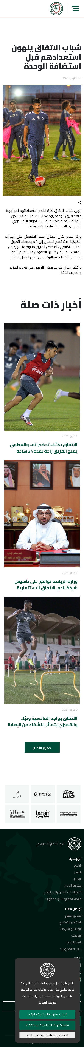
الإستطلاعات (74, 942)
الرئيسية (75, 859)
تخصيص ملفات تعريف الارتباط (47, 1035)
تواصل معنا (73, 909)
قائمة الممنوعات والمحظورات (63, 899)
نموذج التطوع (73, 915)
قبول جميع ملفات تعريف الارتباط (47, 1014)
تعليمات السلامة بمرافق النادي (62, 892)
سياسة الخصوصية (70, 949)
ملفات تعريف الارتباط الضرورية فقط (47, 1025)
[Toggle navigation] (75, 8)
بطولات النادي (72, 885)
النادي (77, 865)
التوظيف (76, 935)
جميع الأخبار (42, 748)
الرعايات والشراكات (70, 929)
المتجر (77, 872)
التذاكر (77, 879)
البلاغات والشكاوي (70, 922)
